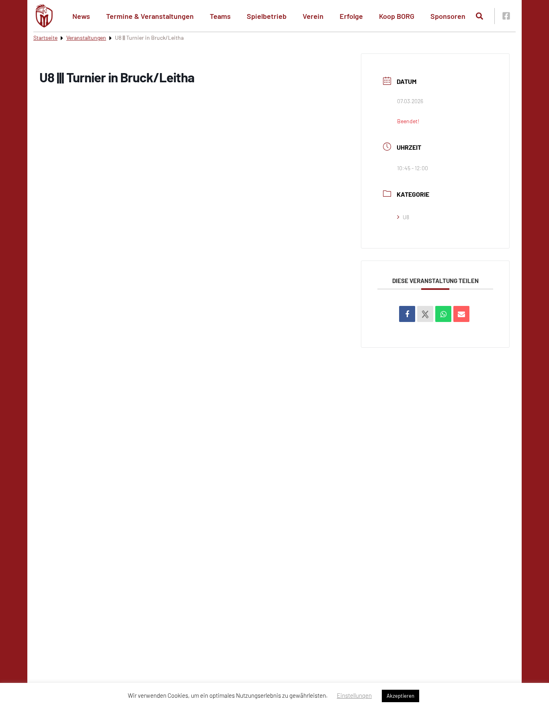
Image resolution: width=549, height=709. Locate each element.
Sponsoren (447, 16)
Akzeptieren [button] (400, 696)
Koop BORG (396, 16)
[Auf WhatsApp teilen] (443, 314)
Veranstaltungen (86, 37)
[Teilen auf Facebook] (407, 314)
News (81, 16)
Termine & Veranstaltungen (150, 16)
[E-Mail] (461, 314)
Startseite (45, 37)
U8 (406, 217)
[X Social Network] (425, 314)
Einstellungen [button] (354, 695)
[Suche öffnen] (479, 16)
